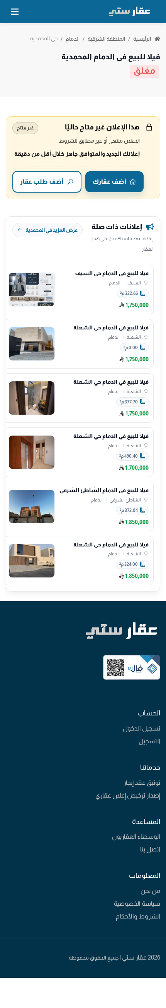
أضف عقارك (109, 181)
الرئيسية (142, 39)
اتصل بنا (150, 849)
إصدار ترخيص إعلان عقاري (127, 795)
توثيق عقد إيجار (142, 782)
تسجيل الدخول (141, 728)
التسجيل (149, 741)
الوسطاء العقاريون (136, 836)
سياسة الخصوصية (137, 903)
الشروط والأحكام (138, 916)
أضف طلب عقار (42, 181)
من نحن (150, 890)
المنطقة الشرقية (106, 39)
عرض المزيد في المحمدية (51, 230)
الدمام (73, 39)
